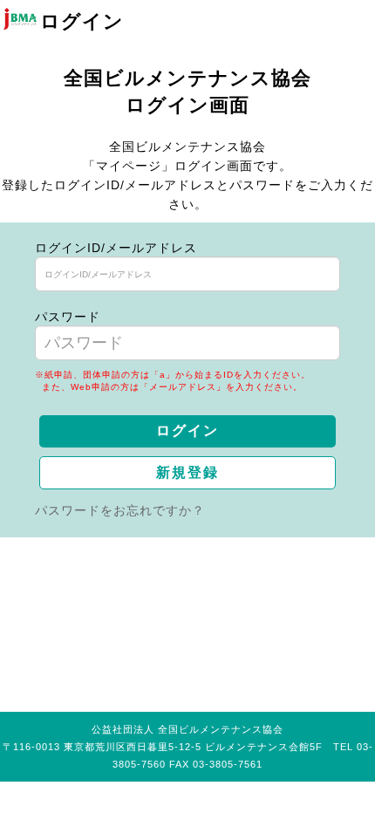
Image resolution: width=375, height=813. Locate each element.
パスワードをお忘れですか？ (120, 510)
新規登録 (187, 472)
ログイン (187, 430)
